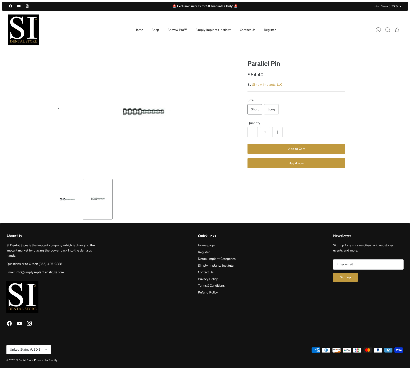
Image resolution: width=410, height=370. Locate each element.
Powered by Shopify (45, 360)
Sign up (345, 277)
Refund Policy (208, 292)
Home (139, 30)
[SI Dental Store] (23, 29)
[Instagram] (27, 6)
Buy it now (296, 163)
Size (250, 100)
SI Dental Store (24, 360)
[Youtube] (19, 6)
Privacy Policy (208, 279)
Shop (155, 30)
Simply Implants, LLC (267, 84)
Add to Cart (296, 149)
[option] (143, 113)
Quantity (253, 123)
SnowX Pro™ (177, 30)
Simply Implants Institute (213, 30)
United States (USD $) (385, 6)
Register (270, 30)
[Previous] (58, 108)
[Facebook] (10, 6)
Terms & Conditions (211, 285)
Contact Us (247, 30)
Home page (206, 245)
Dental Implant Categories (217, 259)
